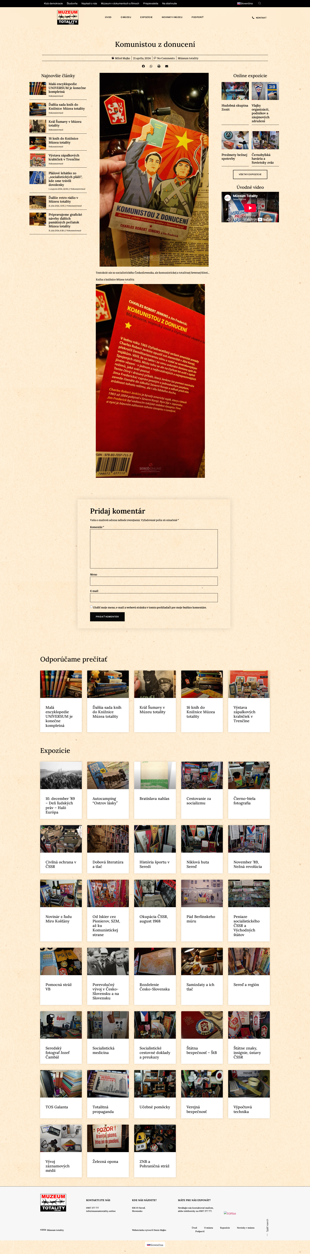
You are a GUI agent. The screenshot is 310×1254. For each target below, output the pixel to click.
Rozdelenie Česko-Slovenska (155, 987)
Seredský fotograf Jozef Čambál (57, 1053)
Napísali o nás (89, 3)
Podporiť (197, 17)
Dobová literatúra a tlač (108, 864)
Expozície (146, 17)
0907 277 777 (92, 1207)
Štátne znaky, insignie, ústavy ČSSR (247, 1053)
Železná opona (105, 1161)
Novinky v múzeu (172, 17)
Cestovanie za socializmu (199, 800)
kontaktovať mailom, (202, 1207)
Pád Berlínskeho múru (201, 918)
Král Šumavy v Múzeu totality (65, 123)
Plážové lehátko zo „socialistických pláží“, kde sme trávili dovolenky (65, 179)
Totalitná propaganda (103, 1109)
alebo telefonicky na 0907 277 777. (195, 1211)
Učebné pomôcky (155, 1107)
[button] (143, 66)
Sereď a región (246, 984)
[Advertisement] (36, 526)
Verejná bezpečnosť (197, 1109)
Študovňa (72, 3)
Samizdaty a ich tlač (200, 987)
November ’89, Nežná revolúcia (248, 864)
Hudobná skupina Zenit (235, 107)
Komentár (97, 527)
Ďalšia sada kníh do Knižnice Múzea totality (67, 106)
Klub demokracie (53, 3)
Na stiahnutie (169, 3)
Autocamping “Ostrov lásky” (105, 800)
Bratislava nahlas (154, 798)
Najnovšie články (58, 75)
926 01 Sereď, (138, 1207)
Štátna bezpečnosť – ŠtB (202, 1050)
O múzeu (126, 17)
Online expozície (250, 75)
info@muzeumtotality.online (101, 1211)
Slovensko (137, 1211)
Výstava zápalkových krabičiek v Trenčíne (64, 157)
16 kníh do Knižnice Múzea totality (63, 140)
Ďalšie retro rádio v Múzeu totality (63, 200)
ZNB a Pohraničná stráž (155, 1163)
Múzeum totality (188, 58)
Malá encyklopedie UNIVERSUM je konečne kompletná (67, 88)
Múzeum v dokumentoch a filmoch (120, 3)
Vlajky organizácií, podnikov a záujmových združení (260, 113)
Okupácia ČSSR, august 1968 (154, 918)
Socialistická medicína (103, 1050)
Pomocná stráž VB (59, 987)
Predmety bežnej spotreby (234, 157)
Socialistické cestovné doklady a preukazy (155, 1053)
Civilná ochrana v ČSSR (61, 864)
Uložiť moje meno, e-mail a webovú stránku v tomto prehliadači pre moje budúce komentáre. (150, 607)
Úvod (108, 17)
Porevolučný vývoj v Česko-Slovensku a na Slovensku (106, 991)
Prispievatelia (150, 3)
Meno (93, 574)
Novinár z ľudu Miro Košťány (59, 918)
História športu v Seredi (155, 864)
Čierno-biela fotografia (244, 800)
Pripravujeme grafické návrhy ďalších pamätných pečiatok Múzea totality (65, 220)
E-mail (94, 590)
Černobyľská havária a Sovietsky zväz (263, 159)
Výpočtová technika (243, 1109)
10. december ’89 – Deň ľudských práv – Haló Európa (60, 805)
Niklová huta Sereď (198, 864)
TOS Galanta (57, 1107)
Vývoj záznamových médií (58, 1166)
